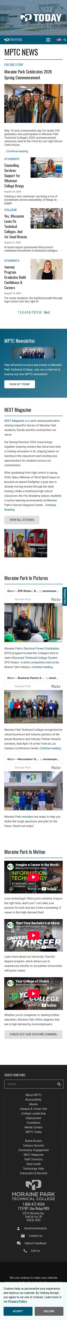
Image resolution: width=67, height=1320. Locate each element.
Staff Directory (33, 1159)
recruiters (28, 816)
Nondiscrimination (35, 1228)
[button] (48, 40)
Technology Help (33, 1168)
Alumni (33, 1104)
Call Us (35, 1250)
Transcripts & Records (33, 1173)
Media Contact (33, 1127)
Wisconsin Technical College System (34, 657)
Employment (33, 1118)
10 (40, 312)
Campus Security (33, 1145)
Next (47, 312)
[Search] (59, 1084)
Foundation (33, 1123)
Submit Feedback (35, 1243)
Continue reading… (43, 667)
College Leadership (33, 1113)
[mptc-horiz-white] (13, 40)
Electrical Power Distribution (41, 648)
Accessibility (33, 1099)
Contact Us (35, 1236)
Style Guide (33, 1164)
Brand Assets (33, 1141)
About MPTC (33, 1095)
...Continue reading (16, 151)
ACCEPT (18, 1311)
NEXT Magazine (14, 420)
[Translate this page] (59, 40)
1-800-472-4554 (34, 1204)
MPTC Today (34, 1132)
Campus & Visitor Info (33, 1109)
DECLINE (49, 1311)
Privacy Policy (17, 1301)
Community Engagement (33, 1150)
